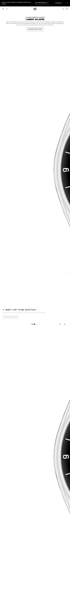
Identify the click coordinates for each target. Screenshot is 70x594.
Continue (59, 3)
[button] (63, 9)
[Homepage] (35, 8)
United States (41, 2)
